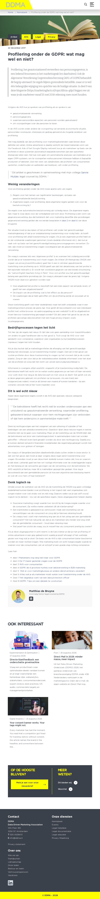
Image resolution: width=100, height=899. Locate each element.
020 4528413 (16, 834)
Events (55, 825)
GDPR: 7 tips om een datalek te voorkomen (41, 581)
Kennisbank (57, 821)
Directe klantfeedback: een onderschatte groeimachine (24, 660)
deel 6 (74, 220)
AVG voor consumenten (30, 564)
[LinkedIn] (31, 599)
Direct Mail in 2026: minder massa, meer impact (68, 657)
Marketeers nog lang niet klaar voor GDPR (39, 558)
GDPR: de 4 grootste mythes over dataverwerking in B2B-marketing (52, 567)
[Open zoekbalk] (85, 4)
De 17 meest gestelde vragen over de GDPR (40, 561)
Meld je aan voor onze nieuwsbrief (27, 784)
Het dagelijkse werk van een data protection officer (44, 578)
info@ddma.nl (16, 838)
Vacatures (12, 875)
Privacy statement (16, 844)
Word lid (62, 789)
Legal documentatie (61, 831)
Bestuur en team (16, 868)
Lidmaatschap (14, 862)
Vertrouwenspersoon (18, 872)
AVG (26, 37)
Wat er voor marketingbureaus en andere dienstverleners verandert (52, 571)
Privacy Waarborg (60, 838)
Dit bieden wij (65, 782)
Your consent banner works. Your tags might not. (27, 724)
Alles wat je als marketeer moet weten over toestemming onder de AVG (55, 574)
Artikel (13, 37)
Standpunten (14, 858)
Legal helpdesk (59, 828)
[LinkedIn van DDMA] (10, 883)
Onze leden (13, 865)
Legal (38, 37)
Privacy (51, 37)
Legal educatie (59, 834)
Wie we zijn (13, 855)
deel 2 (65, 220)
